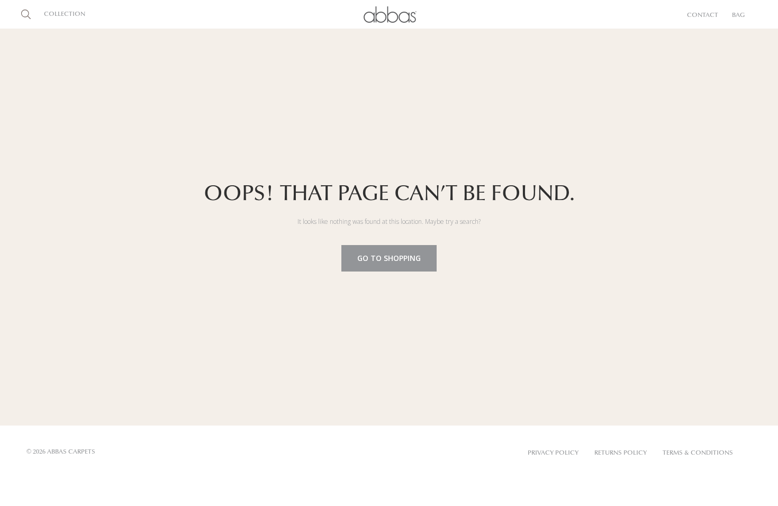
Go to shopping (389, 258)
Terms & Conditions (698, 453)
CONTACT (702, 15)
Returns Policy (620, 453)
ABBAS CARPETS (71, 452)
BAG (738, 15)
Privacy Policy (553, 453)
